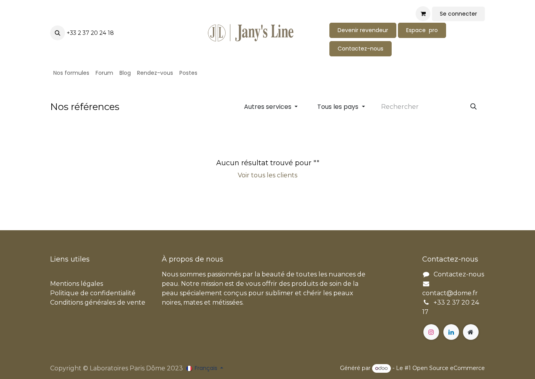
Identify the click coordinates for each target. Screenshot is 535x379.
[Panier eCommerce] (423, 13)
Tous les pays (337, 106)
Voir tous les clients (267, 175)
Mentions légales (76, 283)
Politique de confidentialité (93, 293)
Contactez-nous (360, 48)
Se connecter (458, 14)
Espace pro (422, 30)
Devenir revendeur (363, 30)
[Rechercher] (473, 107)
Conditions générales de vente (97, 302)
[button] (57, 32)
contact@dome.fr (450, 293)
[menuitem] (71, 73)
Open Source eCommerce (448, 368)
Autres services (267, 106)
